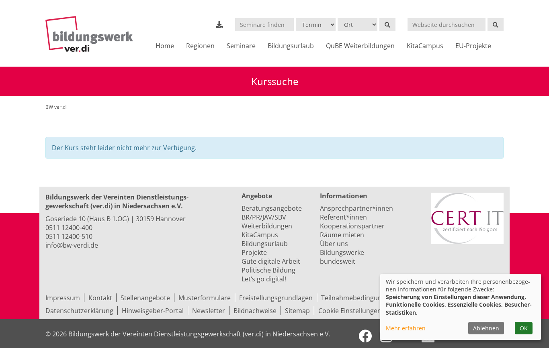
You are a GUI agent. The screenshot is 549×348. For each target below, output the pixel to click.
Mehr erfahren (406, 328)
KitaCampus (425, 45)
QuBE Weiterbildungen (360, 45)
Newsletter (208, 310)
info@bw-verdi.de (71, 245)
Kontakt (100, 297)
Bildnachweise (255, 310)
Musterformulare (204, 297)
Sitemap (297, 310)
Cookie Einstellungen (349, 310)
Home (165, 45)
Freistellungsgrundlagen (276, 297)
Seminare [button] (241, 45)
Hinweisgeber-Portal (153, 310)
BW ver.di (56, 107)
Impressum (62, 297)
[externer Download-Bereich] (219, 24)
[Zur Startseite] (92, 34)
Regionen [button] (200, 45)
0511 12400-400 (68, 227)
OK (524, 328)
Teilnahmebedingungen (357, 297)
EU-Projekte (473, 45)
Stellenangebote (145, 297)
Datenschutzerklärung (79, 310)
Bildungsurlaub (291, 45)
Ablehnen (486, 328)
